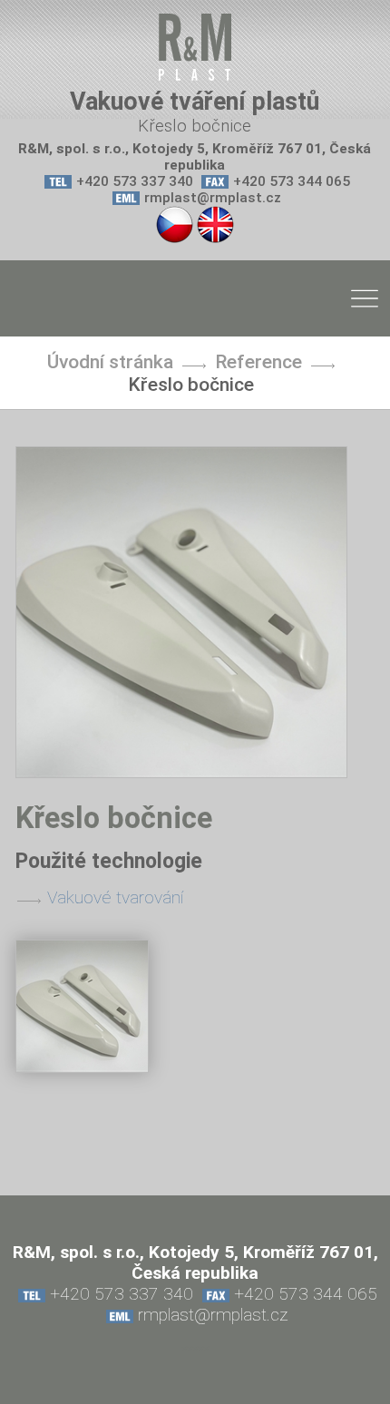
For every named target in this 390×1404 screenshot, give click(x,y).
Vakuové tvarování (115, 897)
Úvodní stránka (110, 361)
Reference (258, 361)
